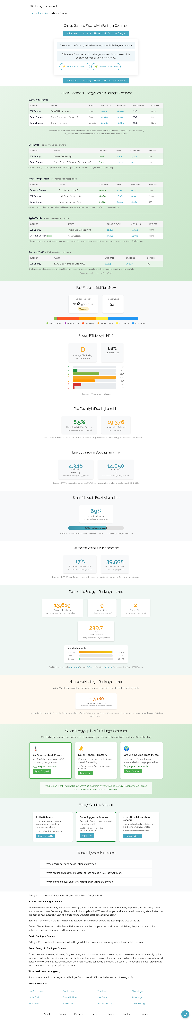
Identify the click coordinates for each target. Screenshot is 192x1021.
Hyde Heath (35, 1003)
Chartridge (137, 991)
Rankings (78, 1014)
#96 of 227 (91, 667)
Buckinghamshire (39, 13)
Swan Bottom (70, 997)
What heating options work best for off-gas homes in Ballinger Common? (84, 873)
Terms (111, 1014)
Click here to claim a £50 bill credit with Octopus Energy (96, 33)
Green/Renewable (106, 66)
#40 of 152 (108, 667)
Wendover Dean (105, 1003)
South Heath (69, 991)
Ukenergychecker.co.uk (45, 6)
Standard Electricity (75, 66)
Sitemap (144, 1014)
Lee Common (36, 991)
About (47, 1014)
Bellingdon (68, 1003)
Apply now (87, 835)
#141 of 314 (74, 667)
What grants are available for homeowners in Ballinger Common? (80, 882)
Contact (127, 1014)
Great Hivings (139, 1003)
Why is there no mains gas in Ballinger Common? (71, 864)
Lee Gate (102, 997)
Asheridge (137, 997)
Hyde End (34, 997)
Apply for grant (42, 771)
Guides (62, 1014)
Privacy (96, 1014)
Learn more (85, 773)
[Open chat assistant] (185, 1014)
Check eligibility (45, 836)
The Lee (101, 991)
